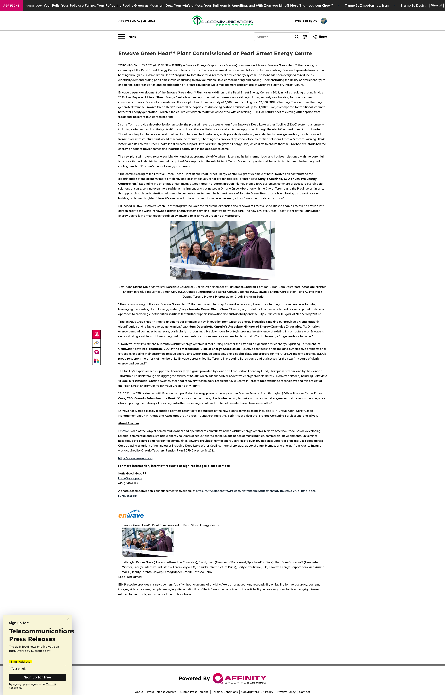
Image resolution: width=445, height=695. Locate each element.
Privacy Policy (286, 692)
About (139, 692)
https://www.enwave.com (135, 458)
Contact (304, 692)
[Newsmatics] (96, 360)
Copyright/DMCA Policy (257, 692)
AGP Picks (11, 5)
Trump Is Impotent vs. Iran (367, 5)
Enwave (123, 431)
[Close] (68, 619)
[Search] (297, 37)
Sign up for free (37, 677)
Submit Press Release (194, 692)
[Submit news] (96, 334)
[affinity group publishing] (96, 352)
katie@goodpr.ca (130, 478)
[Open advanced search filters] (305, 37)
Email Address (20, 661)
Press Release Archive (161, 692)
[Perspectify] (96, 343)
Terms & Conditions (225, 692)
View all (436, 5)
